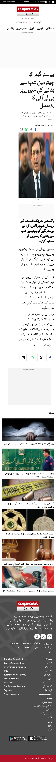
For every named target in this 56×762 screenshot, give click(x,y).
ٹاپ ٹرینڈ (48, 690)
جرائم (50, 729)
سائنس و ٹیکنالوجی (44, 714)
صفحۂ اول (50, 28)
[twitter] (40, 357)
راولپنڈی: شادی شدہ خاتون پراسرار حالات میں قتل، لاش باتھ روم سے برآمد (29, 445)
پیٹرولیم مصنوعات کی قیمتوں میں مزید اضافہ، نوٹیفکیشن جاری (28, 591)
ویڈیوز (50, 725)
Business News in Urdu (15, 675)
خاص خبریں (21, 28)
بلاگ (50, 717)
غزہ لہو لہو (48, 667)
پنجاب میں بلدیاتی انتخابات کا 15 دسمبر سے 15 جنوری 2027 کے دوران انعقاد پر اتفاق (29, 475)
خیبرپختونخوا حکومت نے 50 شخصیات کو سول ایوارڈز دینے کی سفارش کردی (29, 535)
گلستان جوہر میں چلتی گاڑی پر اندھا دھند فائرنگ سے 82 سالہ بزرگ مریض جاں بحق (29, 505)
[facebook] (49, 357)
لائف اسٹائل (47, 686)
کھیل (31, 28)
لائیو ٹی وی (28, 22)
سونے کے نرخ (47, 702)
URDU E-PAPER (23, 2)
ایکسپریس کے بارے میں (48, 647)
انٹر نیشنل (48, 675)
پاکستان (10, 28)
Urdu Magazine (11, 678)
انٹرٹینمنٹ (47, 682)
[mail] (23, 357)
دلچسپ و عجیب (45, 694)
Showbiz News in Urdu (15, 659)
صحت (49, 698)
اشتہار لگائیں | (20, 22)
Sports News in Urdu (14, 663)
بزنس (50, 721)
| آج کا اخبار (36, 22)
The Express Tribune (14, 686)
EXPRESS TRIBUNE (9, 2)
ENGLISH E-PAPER (38, 2)
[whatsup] (32, 357)
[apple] (37, 740)
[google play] (18, 740)
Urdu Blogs (9, 682)
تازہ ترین (40, 28)
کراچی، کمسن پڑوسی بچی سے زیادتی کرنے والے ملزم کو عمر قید (29, 564)
